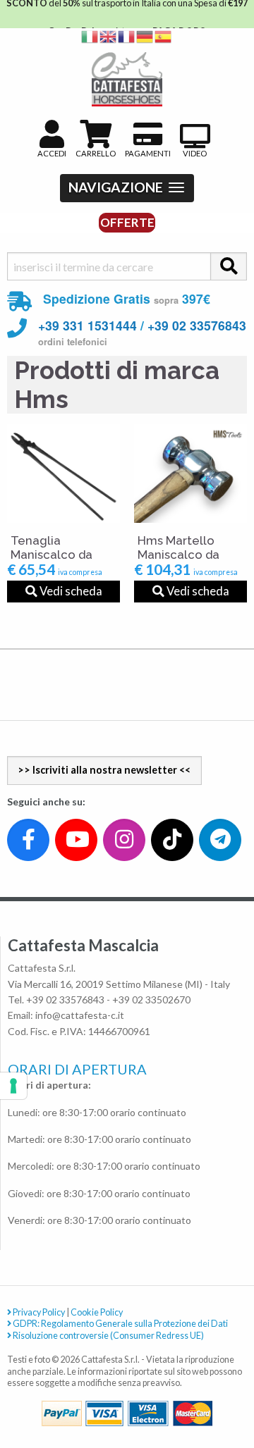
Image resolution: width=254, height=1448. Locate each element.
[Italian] (90, 36)
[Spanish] (164, 36)
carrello (95, 153)
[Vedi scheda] (63, 473)
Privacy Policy (38, 1312)
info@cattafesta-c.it (79, 1015)
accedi (51, 153)
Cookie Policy (97, 1312)
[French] (127, 36)
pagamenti (148, 153)
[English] (108, 36)
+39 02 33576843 (196, 325)
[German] (145, 36)
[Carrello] (184, 1386)
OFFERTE (127, 222)
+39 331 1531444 (87, 325)
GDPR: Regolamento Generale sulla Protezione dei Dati (119, 1323)
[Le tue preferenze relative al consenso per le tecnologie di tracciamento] (13, 1085)
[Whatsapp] (23, 1407)
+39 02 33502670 (151, 999)
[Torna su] (226, 1386)
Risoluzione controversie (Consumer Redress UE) (107, 1335)
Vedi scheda (69, 590)
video (195, 153)
